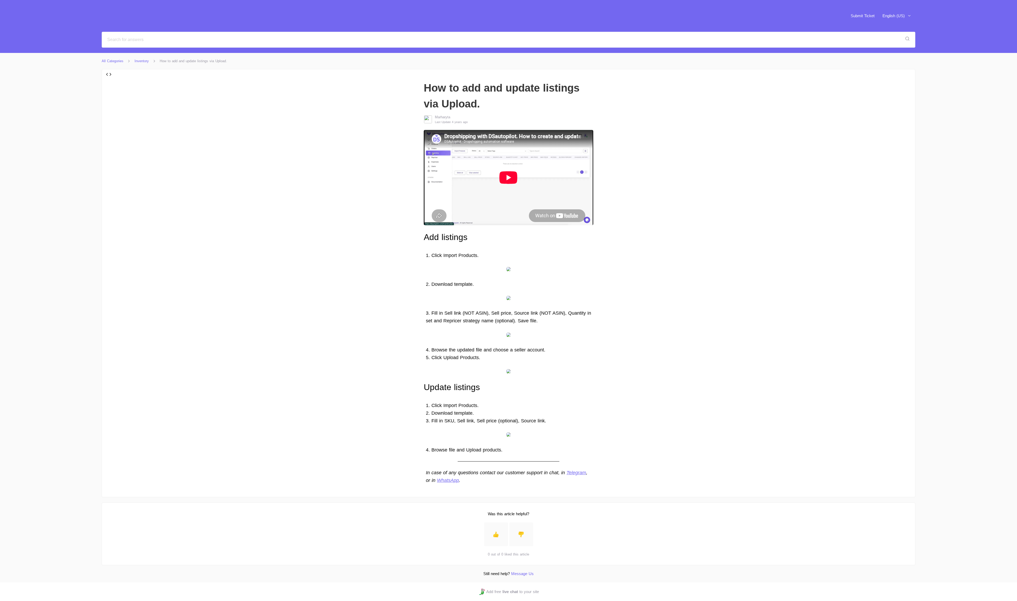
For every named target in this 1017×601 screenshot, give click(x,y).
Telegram (576, 472)
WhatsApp (448, 480)
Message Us (522, 573)
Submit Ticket (863, 15)
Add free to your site (512, 591)
